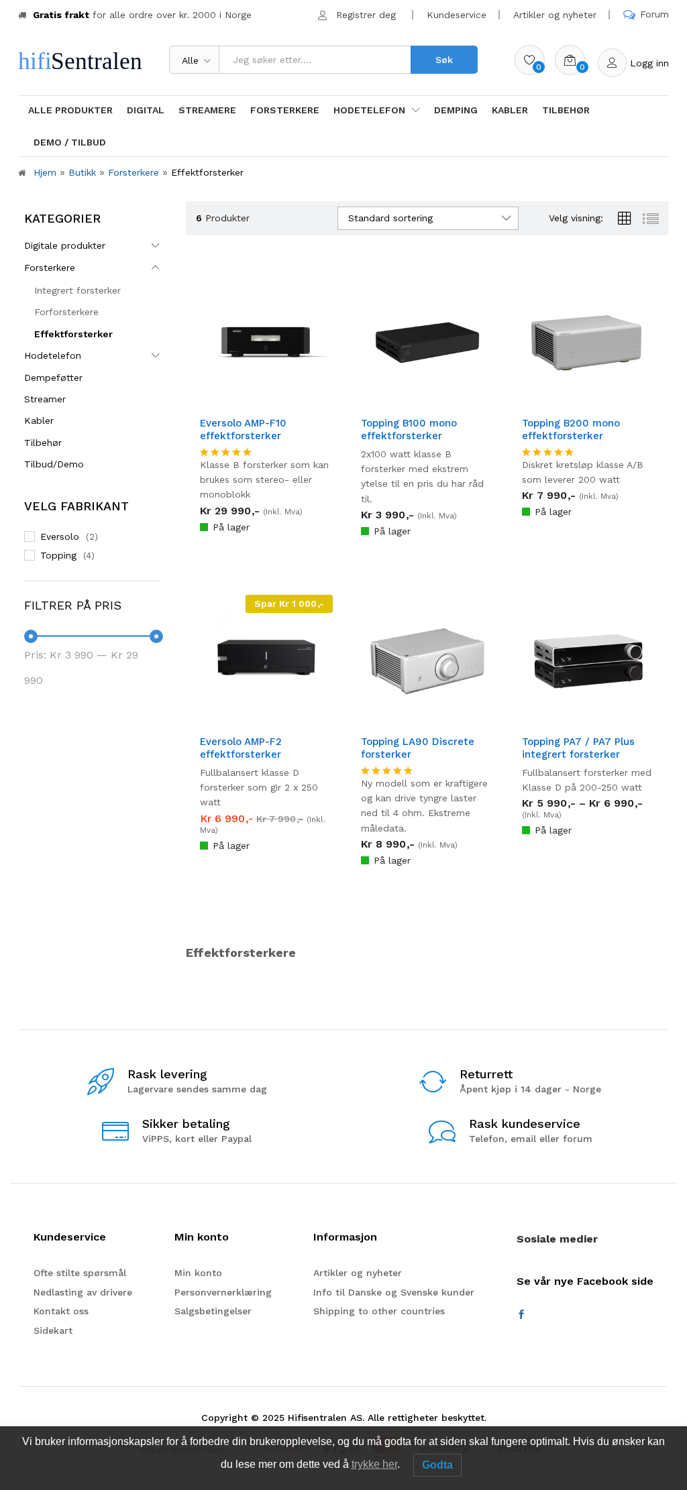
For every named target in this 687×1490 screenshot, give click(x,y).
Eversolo (59, 536)
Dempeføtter (53, 377)
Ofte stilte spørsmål (80, 1272)
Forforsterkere (66, 311)
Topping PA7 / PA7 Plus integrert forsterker (578, 748)
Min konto (198, 1272)
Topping (58, 555)
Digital (145, 110)
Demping (456, 110)
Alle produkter (70, 110)
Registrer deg (366, 14)
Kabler (510, 110)
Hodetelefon (52, 355)
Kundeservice (456, 14)
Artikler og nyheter (554, 14)
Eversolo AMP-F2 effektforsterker (241, 748)
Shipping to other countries (379, 1311)
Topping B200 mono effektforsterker (571, 430)
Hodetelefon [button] (369, 110)
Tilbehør (566, 110)
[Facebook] (521, 1315)
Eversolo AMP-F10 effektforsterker (243, 430)
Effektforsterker (73, 334)
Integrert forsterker (77, 290)
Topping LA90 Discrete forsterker (417, 748)
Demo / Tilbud (70, 142)
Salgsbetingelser (213, 1311)
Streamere (207, 110)
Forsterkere (284, 110)
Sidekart (53, 1330)
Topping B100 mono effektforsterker (409, 430)
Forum (654, 14)
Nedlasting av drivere (83, 1292)
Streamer (45, 399)
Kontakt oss (61, 1311)
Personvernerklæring (223, 1292)
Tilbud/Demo (54, 464)
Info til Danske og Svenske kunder (393, 1292)
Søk (444, 59)
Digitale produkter (64, 245)
